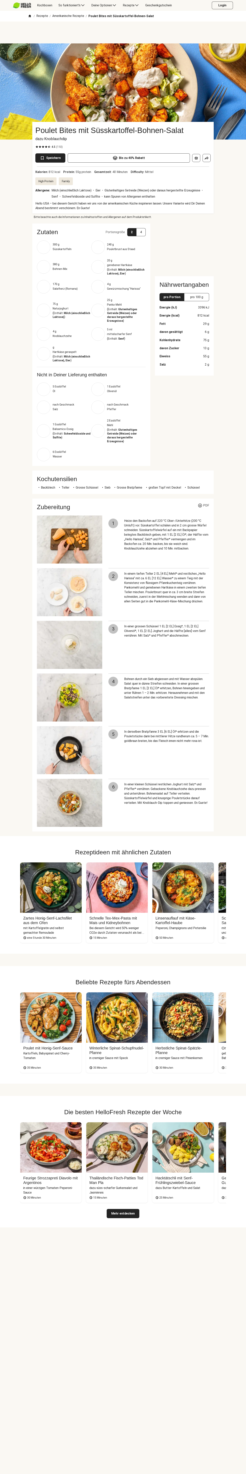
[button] (91, 232)
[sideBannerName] (184, 248)
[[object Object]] (196, 158)
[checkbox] (36, 146)
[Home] (29, 16)
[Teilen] (207, 158)
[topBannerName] (123, 32)
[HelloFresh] (22, 5)
